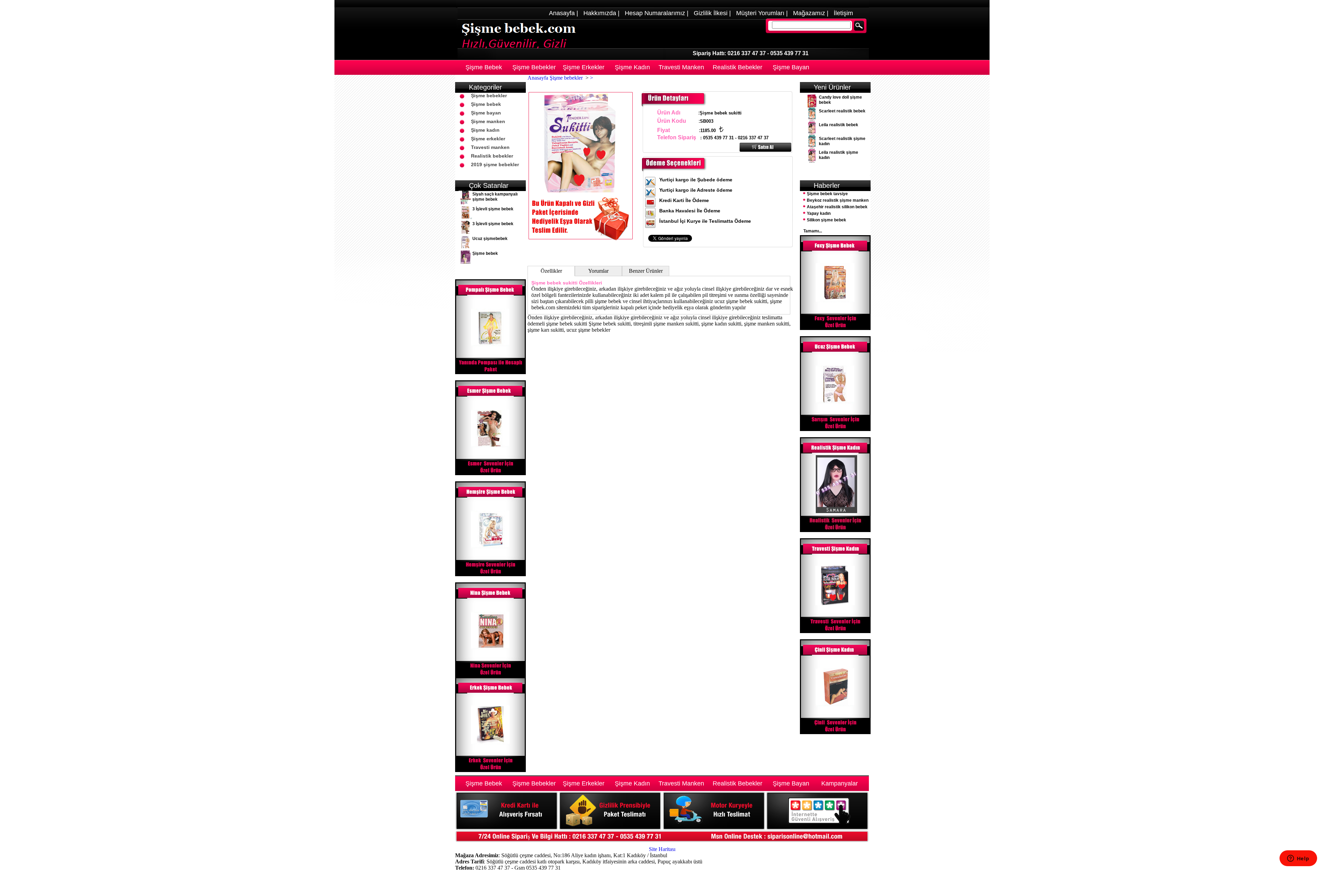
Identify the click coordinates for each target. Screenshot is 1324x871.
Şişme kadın (485, 130)
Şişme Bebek (483, 67)
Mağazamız (809, 13)
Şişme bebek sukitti (554, 283)
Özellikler (551, 271)
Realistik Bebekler (737, 67)
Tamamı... (812, 231)
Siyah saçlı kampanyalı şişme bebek (495, 197)
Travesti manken (490, 147)
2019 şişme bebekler (495, 164)
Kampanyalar (839, 783)
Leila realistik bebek (838, 124)
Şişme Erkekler (583, 67)
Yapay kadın (819, 213)
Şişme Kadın (632, 67)
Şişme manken (488, 121)
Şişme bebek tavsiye (827, 193)
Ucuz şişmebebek (490, 238)
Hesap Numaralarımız (655, 13)
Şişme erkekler (488, 138)
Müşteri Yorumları (760, 13)
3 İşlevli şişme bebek (492, 209)
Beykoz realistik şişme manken (838, 200)
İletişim (843, 13)
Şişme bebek (486, 104)
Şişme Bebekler (534, 67)
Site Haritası (662, 849)
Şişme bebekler (489, 95)
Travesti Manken (681, 67)
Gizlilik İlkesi (711, 13)
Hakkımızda (599, 13)
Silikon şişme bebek (826, 220)
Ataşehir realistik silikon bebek (837, 206)
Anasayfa (562, 13)
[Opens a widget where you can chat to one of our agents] (1298, 859)
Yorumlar (598, 271)
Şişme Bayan (791, 67)
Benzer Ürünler (646, 271)
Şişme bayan (486, 113)
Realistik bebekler (492, 156)
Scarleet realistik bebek (842, 111)
